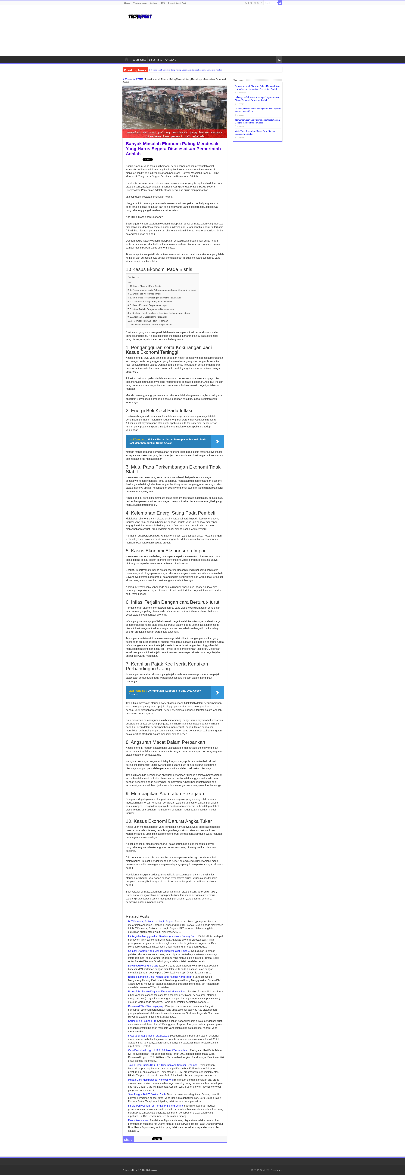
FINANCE (141, 59)
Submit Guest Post (177, 3)
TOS (163, 3)
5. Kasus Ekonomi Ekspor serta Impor (149, 305)
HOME (127, 59)
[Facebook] (248, 3)
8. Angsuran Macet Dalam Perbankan (148, 317)
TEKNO (172, 59)
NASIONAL (138, 79)
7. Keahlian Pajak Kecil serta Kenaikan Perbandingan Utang (160, 313)
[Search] (280, 2)
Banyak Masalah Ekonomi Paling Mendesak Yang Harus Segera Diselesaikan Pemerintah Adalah (257, 87)
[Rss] (246, 3)
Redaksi (154, 3)
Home (127, 3)
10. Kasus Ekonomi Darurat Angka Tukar (151, 324)
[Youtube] (258, 3)
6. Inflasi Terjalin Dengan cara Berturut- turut (152, 309)
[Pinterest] (254, 3)
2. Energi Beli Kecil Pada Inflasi (145, 293)
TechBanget (276, 1170)
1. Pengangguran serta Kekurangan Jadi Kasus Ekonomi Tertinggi (163, 290)
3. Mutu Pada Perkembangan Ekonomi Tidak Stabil (155, 297)
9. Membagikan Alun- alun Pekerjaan (149, 320)
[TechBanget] (140, 16)
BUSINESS (156, 59)
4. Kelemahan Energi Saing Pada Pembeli (151, 301)
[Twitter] (251, 3)
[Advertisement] (222, 31)
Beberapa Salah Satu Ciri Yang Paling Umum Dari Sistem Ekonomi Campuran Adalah (185, 70)
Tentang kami (140, 3)
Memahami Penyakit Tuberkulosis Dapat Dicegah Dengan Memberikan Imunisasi (257, 121)
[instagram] (261, 3)
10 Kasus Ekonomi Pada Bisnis (145, 286)
